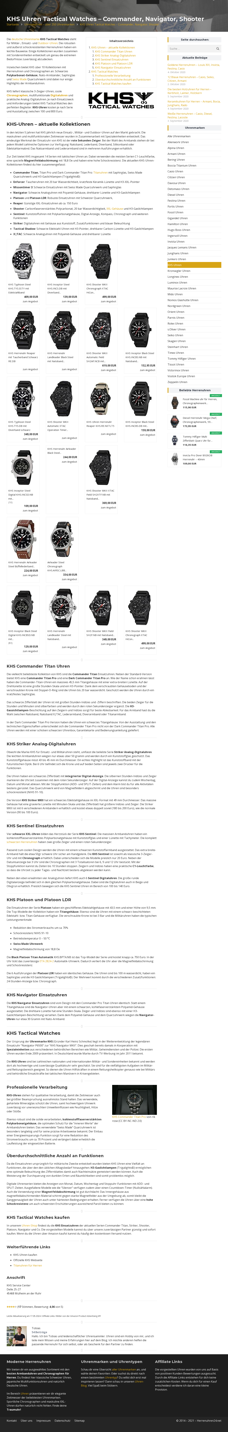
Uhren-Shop (29, 1225)
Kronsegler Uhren (179, 271)
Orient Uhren (176, 312)
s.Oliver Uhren (176, 329)
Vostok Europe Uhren (181, 376)
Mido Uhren (175, 294)
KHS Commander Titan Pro (129, 1117)
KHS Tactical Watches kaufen (113, 83)
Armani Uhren (176, 154)
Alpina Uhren (176, 148)
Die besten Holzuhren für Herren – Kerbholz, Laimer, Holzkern (189, 91)
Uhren (25, 1393)
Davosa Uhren (177, 183)
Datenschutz (62, 1420)
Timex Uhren (176, 353)
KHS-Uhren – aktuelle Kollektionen (113, 47)
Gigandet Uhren (178, 218)
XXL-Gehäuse (114, 208)
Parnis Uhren (176, 318)
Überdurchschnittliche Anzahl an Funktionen (123, 79)
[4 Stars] (14, 1307)
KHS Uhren (174, 265)
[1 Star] (8, 1307)
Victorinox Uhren (178, 370)
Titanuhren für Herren (27, 1265)
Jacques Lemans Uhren (182, 247)
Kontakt (12, 1420)
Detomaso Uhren (178, 189)
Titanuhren (100, 172)
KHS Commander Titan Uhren (113, 51)
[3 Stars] (12, 1307)
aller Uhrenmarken (124, 1369)
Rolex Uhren (175, 323)
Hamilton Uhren (178, 224)
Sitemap (79, 1420)
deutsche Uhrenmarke (26, 39)
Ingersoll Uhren (177, 236)
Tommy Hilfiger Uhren (182, 358)
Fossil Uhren (175, 212)
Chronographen (17, 95)
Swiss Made (19, 79)
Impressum (43, 1420)
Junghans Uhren (178, 253)
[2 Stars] (10, 1307)
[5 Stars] (16, 1307)
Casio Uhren (175, 171)
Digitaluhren (59, 95)
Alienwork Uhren (178, 142)
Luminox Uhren (177, 282)
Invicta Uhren (176, 241)
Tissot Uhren (176, 364)
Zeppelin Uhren (177, 382)
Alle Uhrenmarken (179, 136)
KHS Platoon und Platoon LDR (114, 63)
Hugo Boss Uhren (179, 230)
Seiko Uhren (175, 335)
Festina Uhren (176, 200)
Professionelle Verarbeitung (113, 75)
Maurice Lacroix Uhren (182, 288)
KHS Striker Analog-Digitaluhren (115, 55)
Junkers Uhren (177, 259)
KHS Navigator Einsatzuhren (113, 67)
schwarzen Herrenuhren (22, 842)
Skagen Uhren (177, 341)
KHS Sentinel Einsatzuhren (111, 59)
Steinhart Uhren (178, 347)
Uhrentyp (111, 1377)
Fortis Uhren (175, 206)
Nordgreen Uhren (179, 306)
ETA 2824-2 (47, 961)
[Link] (134, 1100)
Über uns (26, 1420)
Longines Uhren (178, 277)
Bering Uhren (176, 160)
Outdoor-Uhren (48, 43)
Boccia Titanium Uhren (182, 165)
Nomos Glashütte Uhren (183, 300)
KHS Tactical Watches (104, 71)
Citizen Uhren (176, 177)
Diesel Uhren (176, 195)
